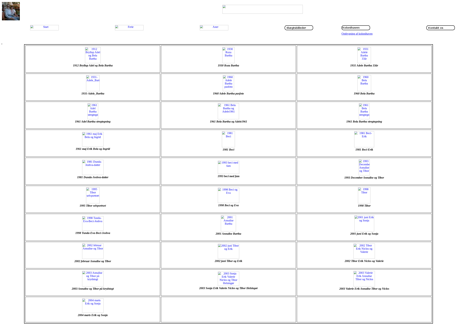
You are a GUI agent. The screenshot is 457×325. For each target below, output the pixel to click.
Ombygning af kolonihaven (357, 33)
